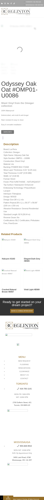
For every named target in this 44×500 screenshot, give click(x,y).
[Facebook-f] (11, 3)
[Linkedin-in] (8, 3)
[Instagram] (5, 3)
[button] (41, 12)
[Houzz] (2, 3)
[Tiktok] (14, 3)
